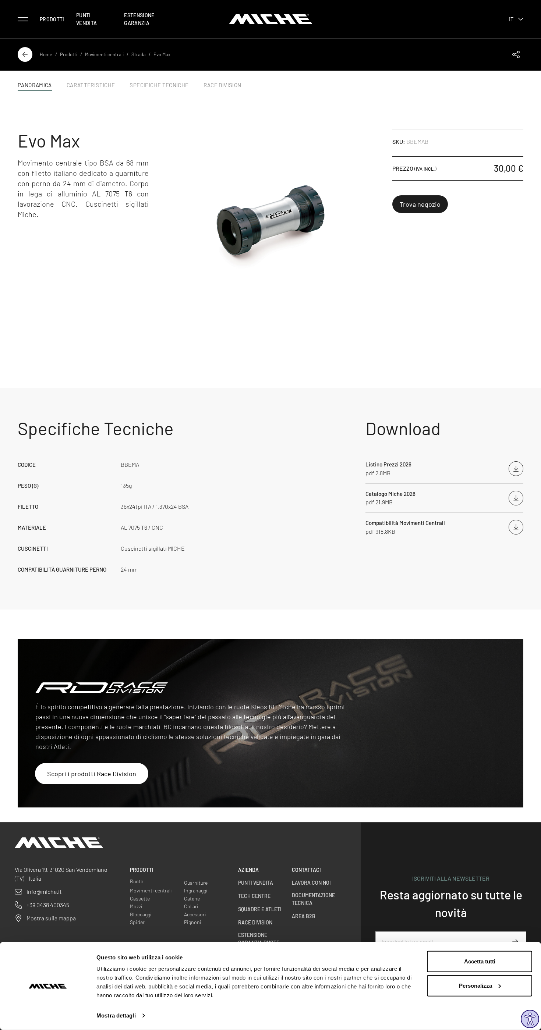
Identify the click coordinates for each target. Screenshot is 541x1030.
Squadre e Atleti (260, 909)
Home (46, 54)
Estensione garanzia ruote (258, 939)
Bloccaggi (141, 914)
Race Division (255, 922)
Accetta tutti (479, 961)
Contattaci (306, 870)
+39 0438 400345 (47, 904)
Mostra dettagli (116, 1015)
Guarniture (196, 883)
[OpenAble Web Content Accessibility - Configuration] (530, 1019)
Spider (137, 922)
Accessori (195, 914)
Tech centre (254, 896)
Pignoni (192, 922)
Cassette (140, 898)
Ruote (136, 881)
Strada (138, 54)
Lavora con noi (311, 883)
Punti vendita (86, 19)
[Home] (270, 19)
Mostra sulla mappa (51, 917)
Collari (191, 906)
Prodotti (52, 19)
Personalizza (475, 985)
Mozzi (136, 906)
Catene (192, 898)
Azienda (248, 870)
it (511, 19)
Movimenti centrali (104, 54)
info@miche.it (44, 891)
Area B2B (303, 916)
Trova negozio (420, 204)
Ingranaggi (196, 890)
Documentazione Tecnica (313, 899)
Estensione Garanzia (139, 19)
